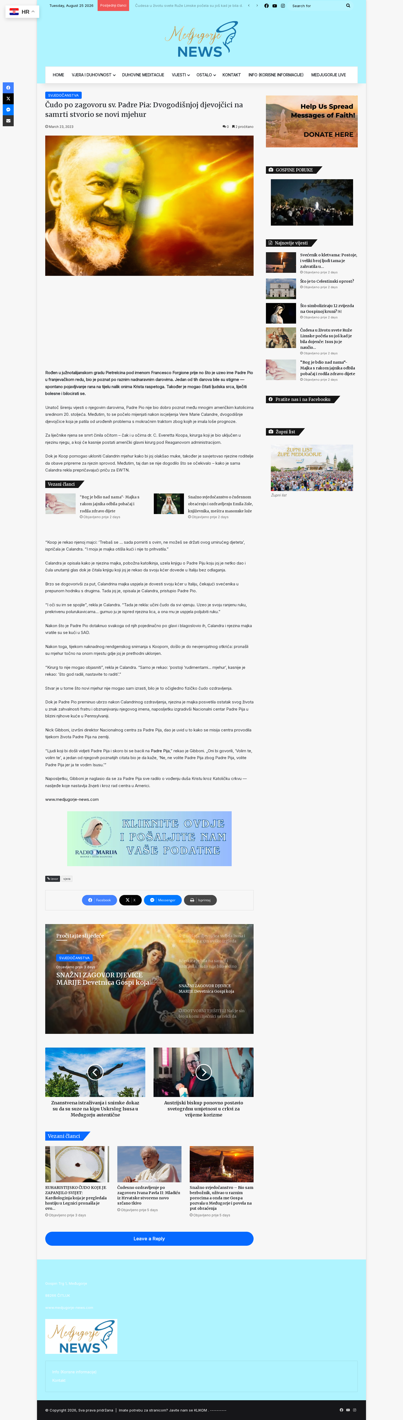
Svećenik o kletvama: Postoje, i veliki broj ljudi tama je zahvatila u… (328, 260)
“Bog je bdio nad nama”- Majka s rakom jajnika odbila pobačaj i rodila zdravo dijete (109, 504)
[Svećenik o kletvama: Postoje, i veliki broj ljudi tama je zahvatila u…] (281, 262)
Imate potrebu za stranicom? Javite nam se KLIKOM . (164, 1410)
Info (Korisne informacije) (74, 1372)
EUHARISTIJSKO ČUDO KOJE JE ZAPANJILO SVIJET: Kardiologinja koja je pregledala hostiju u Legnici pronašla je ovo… (76, 1198)
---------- (218, 1410)
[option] (149, 979)
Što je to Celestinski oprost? (327, 281)
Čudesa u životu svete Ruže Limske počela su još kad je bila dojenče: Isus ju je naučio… (208, 5)
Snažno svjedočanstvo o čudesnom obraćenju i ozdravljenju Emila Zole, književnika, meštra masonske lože (220, 504)
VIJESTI (179, 74)
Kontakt (59, 1380)
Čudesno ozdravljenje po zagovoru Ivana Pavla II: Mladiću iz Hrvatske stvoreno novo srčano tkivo (148, 1195)
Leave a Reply (149, 1238)
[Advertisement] (149, 322)
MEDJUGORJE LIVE (328, 74)
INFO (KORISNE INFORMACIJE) (276, 74)
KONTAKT (232, 74)
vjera (66, 879)
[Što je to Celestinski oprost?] (281, 289)
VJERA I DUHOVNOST (92, 74)
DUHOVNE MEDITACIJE (143, 74)
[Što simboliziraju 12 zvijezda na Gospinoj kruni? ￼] (281, 313)
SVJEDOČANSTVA (63, 95)
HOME (58, 74)
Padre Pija (160, 750)
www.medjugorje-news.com (72, 799)
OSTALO (204, 74)
